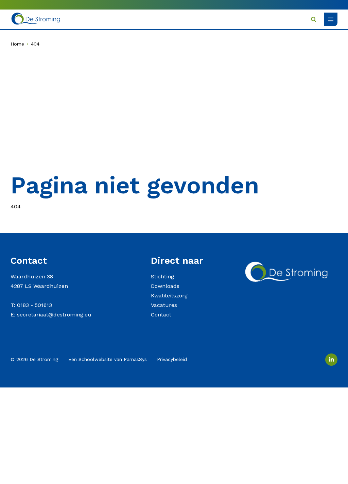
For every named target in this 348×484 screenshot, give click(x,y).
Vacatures (164, 305)
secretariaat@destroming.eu (54, 314)
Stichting (162, 276)
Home (17, 44)
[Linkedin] (331, 359)
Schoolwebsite (95, 359)
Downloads (165, 286)
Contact (161, 314)
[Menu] (330, 19)
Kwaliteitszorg (169, 295)
